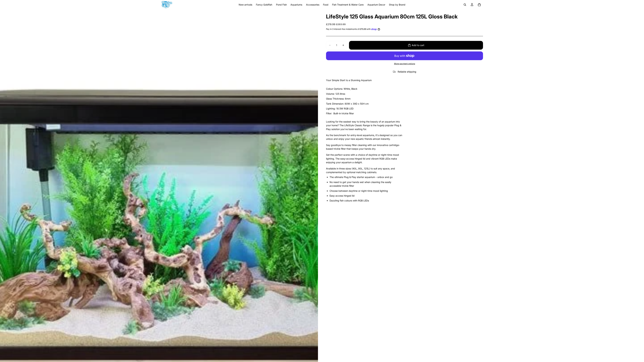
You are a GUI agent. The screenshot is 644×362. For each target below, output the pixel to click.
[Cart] (479, 4)
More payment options (404, 64)
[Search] (465, 4)
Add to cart (418, 45)
